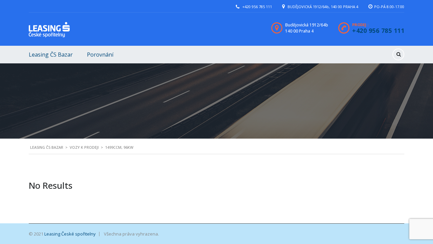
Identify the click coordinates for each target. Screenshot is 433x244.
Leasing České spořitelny (70, 234)
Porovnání (100, 54)
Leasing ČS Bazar (51, 54)
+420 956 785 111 (257, 6)
